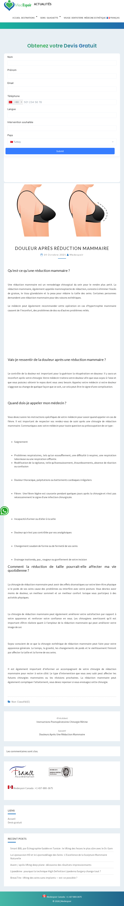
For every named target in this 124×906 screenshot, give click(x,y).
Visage (67, 17)
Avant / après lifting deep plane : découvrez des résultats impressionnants (50, 864)
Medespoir (76, 254)
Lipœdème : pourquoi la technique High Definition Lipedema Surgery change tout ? (55, 871)
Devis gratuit (15, 822)
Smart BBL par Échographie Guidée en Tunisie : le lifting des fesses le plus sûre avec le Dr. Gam (61, 848)
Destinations (28, 17)
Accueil (16, 17)
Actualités (42, 4)
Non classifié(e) (20, 701)
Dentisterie (77, 17)
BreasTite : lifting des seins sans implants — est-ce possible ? (43, 877)
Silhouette (52, 17)
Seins (43, 17)
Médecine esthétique (95, 17)
